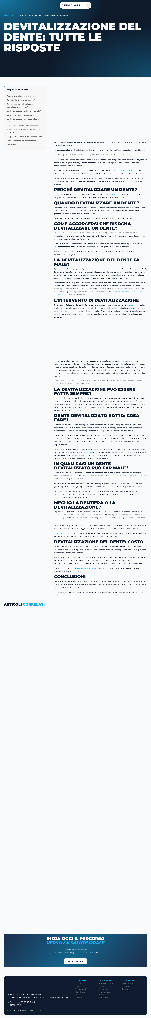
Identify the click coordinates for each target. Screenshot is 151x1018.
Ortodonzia (103, 998)
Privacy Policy (127, 983)
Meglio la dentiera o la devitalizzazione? (24, 137)
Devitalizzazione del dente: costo (21, 141)
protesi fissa (76, 410)
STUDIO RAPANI (73, 5)
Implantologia (104, 992)
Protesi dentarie (105, 995)
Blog (14, 16)
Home (7, 16)
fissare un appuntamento (87, 568)
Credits (124, 989)
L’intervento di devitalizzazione (20, 115)
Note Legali (126, 986)
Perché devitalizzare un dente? (21, 96)
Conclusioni (12, 145)
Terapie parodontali (106, 983)
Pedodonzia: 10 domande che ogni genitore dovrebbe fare (46, 809)
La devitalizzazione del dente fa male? (24, 111)
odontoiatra (113, 194)
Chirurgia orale (105, 986)
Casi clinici (80, 992)
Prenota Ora (75, 961)
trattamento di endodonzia (126, 170)
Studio (78, 986)
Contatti (79, 998)
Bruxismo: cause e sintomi (24, 914)
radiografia (135, 305)
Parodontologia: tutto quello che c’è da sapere (38, 704)
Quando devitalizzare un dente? (21, 100)
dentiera (60, 533)
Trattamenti (81, 989)
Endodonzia (103, 989)
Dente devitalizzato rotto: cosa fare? (23, 126)
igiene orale (88, 452)
